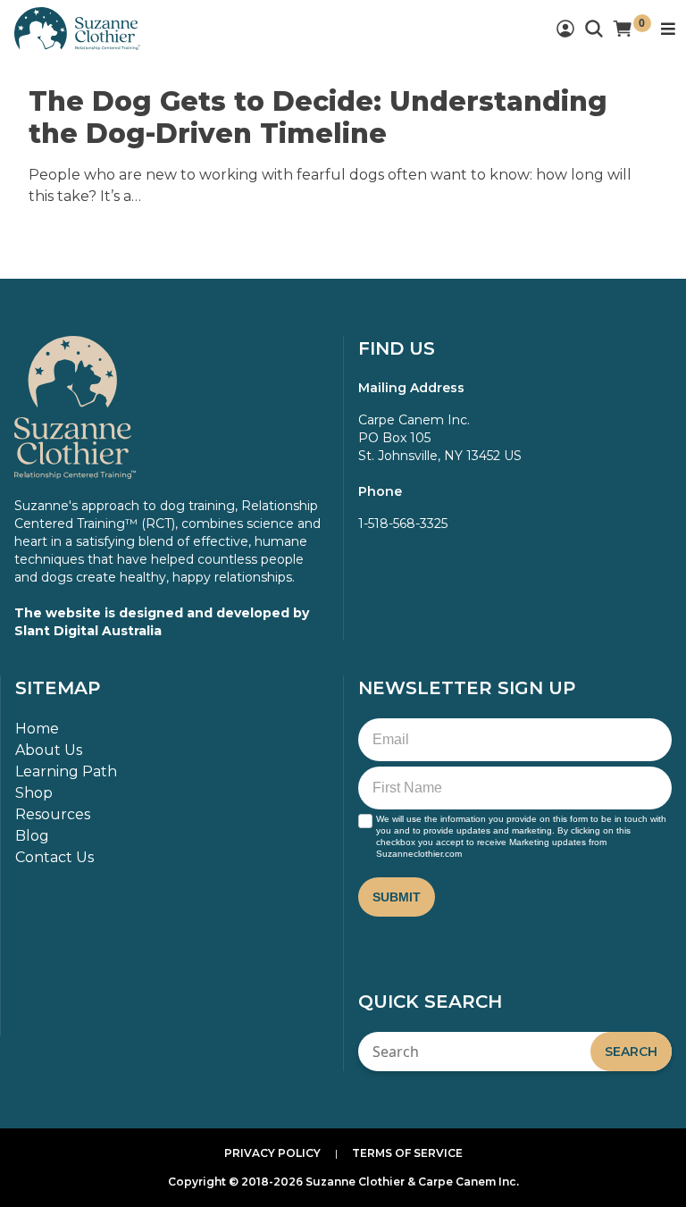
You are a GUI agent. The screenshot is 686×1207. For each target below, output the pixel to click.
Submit (396, 897)
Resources (52, 814)
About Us (48, 750)
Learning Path (66, 771)
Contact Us (54, 857)
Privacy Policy (272, 1153)
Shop (34, 792)
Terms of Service (407, 1153)
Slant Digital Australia (88, 631)
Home (37, 728)
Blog (32, 835)
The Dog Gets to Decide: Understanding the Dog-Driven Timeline (318, 117)
